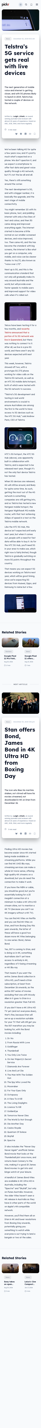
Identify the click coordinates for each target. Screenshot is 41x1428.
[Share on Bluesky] (16, 134)
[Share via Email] (30, 134)
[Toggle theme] (21, 5)
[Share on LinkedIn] (25, 134)
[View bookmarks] (31, 5)
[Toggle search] (26, 4)
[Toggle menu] (37, 4)
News (8, 39)
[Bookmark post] (34, 134)
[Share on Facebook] (21, 134)
